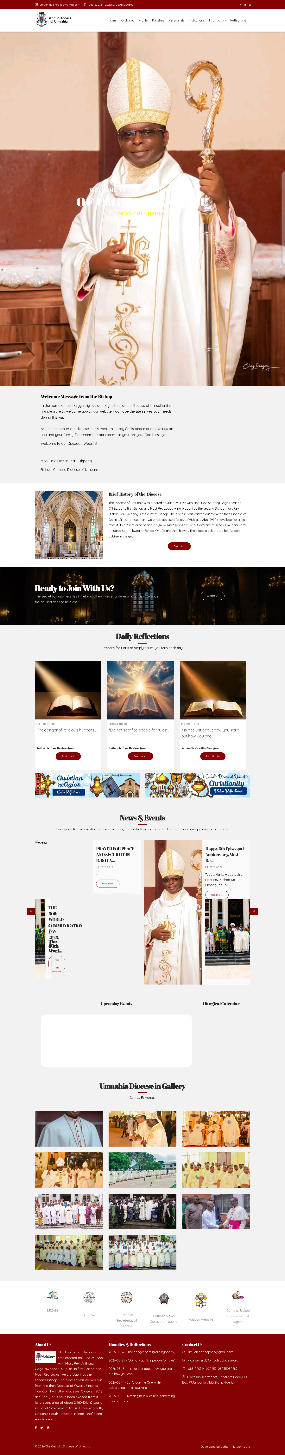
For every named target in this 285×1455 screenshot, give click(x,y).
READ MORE (142, 225)
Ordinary (127, 20)
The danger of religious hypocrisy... (67, 730)
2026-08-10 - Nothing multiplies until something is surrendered (142, 1398)
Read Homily (68, 756)
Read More (179, 546)
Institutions (197, 20)
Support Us (212, 595)
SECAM (43, 1310)
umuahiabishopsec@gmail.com (60, 4)
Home (112, 20)
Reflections (238, 20)
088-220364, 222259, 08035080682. (111, 4)
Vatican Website (192, 1319)
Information (217, 20)
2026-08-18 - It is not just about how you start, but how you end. (141, 1371)
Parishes (158, 20)
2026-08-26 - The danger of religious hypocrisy (142, 1352)
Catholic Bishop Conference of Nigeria (229, 1316)
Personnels (176, 20)
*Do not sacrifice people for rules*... (139, 730)
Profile (143, 20)
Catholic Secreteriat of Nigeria (118, 1320)
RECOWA (81, 1315)
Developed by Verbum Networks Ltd (225, 1446)
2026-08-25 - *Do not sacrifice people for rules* (142, 1360)
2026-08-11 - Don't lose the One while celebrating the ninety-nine (135, 1385)
